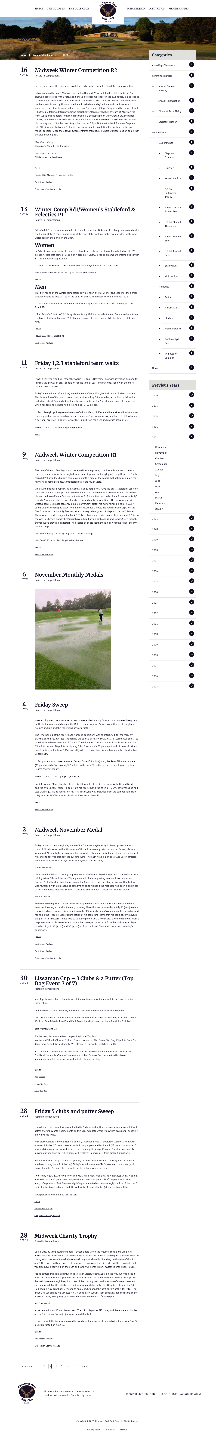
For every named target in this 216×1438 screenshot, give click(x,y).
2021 (155, 518)
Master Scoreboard (140, 1393)
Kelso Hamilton (173, 178)
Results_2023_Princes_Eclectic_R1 (49, 336)
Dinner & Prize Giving (170, 111)
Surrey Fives (171, 265)
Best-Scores (39, 1077)
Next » (84, 1366)
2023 (155, 426)
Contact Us (157, 8)
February (160, 503)
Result (37, 434)
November (161, 452)
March (158, 497)
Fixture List (167, 1393)
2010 (155, 634)
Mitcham (169, 318)
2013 (155, 602)
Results (38, 168)
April (157, 491)
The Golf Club (79, 8)
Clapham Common (169, 155)
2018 (155, 550)
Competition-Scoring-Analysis (48, 189)
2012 (155, 613)
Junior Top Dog (40, 1091)
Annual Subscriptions (170, 100)
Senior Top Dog (41, 1084)
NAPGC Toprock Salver (173, 253)
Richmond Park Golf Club (108, 12)
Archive (123, 1429)
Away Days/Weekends (163, 65)
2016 (155, 571)
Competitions (53, 75)
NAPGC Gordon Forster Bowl (173, 209)
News (155, 368)
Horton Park (171, 307)
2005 (155, 686)
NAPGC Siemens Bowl (173, 238)
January (159, 508)
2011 (155, 623)
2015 (155, 581)
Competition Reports (44, 55)
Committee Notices (162, 75)
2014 (155, 592)
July (157, 475)
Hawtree (169, 167)
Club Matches (165, 142)
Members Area (179, 8)
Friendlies (163, 286)
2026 (155, 395)
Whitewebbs (171, 276)
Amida (168, 297)
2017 (155, 560)
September (161, 463)
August (159, 469)
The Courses (56, 8)
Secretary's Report (167, 121)
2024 (155, 416)
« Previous (27, 1366)
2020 (155, 529)
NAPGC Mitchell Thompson (173, 224)
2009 (155, 644)
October (159, 458)
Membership (136, 8)
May (157, 486)
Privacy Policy (93, 1429)
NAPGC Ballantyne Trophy (170, 192)
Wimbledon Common (171, 355)
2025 (155, 405)
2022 (155, 437)
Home (39, 8)
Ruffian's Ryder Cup (173, 341)
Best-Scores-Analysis (44, 182)
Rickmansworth (173, 328)
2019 (155, 539)
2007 (155, 665)
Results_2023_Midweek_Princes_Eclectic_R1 (54, 175)
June (157, 480)
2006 (155, 676)
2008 (155, 655)
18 (74, 1366)
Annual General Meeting (166, 88)
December (160, 447)
